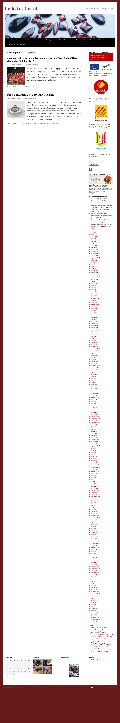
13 (25, 666)
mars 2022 (94, 340)
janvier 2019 (94, 414)
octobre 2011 (94, 596)
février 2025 (94, 270)
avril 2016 (94, 482)
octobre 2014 (94, 520)
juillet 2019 (94, 401)
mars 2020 (94, 384)
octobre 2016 (94, 469)
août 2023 (94, 306)
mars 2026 (94, 245)
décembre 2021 (95, 346)
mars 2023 (94, 317)
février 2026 (94, 247)
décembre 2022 (95, 323)
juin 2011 (93, 604)
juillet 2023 (94, 308)
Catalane (104, 630)
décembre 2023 (95, 298)
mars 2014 (94, 534)
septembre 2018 (95, 423)
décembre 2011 (95, 592)
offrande (104, 649)
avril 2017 (94, 456)
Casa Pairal (98, 630)
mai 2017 (93, 454)
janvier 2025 (94, 273)
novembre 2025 (95, 254)
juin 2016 (93, 477)
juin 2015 (93, 503)
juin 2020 (93, 378)
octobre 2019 (94, 395)
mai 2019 (93, 406)
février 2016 (94, 486)
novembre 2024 (95, 277)
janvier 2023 (94, 321)
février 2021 (94, 361)
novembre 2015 (95, 492)
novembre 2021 (95, 349)
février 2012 (94, 587)
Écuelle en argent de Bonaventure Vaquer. (30, 94)
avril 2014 (94, 532)
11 (18, 666)
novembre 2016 (95, 467)
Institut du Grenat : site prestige (100, 660)
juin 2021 (93, 357)
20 (25, 668)
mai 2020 (93, 380)
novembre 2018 (95, 418)
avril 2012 (94, 583)
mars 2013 (94, 560)
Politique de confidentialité (16, 44)
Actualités (58, 40)
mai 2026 (93, 241)
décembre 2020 (95, 365)
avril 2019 (94, 408)
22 (7, 671)
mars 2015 (94, 509)
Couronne (104, 636)
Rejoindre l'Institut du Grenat (97, 185)
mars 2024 (94, 292)
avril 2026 (94, 243)
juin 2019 (93, 404)
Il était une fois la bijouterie (17, 40)
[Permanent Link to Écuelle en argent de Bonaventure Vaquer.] (16, 117)
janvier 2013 (94, 564)
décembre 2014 (95, 515)
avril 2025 (94, 266)
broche (93, 630)
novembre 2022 (95, 325)
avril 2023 (94, 315)
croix (110, 636)
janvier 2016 (94, 488)
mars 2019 (94, 410)
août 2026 (94, 235)
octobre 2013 (94, 545)
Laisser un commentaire (30, 86)
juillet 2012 (94, 577)
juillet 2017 (94, 450)
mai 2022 (93, 336)
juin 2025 (93, 262)
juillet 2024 (94, 285)
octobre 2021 (94, 351)
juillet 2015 (94, 501)
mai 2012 (93, 581)
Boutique (49, 40)
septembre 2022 (95, 330)
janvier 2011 (94, 615)
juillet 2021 (94, 355)
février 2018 (94, 435)
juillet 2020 (94, 376)
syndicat (105, 651)
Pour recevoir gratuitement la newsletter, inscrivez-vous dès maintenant (98, 57)
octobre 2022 (94, 327)
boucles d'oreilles (104, 628)
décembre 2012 (95, 566)
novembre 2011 (95, 594)
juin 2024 (93, 287)
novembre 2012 (95, 568)
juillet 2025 (94, 260)
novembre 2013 (95, 543)
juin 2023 (93, 311)
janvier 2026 (94, 249)
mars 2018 (94, 433)
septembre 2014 (95, 522)
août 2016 (94, 473)
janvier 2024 (94, 296)
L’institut (66, 40)
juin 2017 (93, 452)
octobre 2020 (94, 370)
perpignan (110, 649)
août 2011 (94, 600)
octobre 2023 (94, 302)
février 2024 (94, 294)
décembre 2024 (95, 275)
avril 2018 (94, 431)
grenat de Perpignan (98, 642)
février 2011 (94, 613)
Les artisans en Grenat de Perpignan (84, 40)
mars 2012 (94, 585)
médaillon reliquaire (96, 649)
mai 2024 (93, 289)
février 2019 (94, 412)
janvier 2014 (94, 539)
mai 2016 (93, 480)
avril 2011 (94, 608)
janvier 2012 (94, 589)
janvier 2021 (94, 363)
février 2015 (94, 511)
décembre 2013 (95, 541)
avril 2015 (94, 507)
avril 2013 (94, 558)
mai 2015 (93, 505)
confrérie (100, 634)
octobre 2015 (94, 494)
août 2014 (94, 524)
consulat (106, 634)
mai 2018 (93, 429)
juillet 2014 (94, 526)
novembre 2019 (95, 393)
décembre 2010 (95, 617)
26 (21, 671)
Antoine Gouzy (95, 627)
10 (14, 666)
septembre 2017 (95, 446)
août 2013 (94, 549)
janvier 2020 (94, 389)
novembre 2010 (95, 619)
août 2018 (94, 425)
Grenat (105, 639)
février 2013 (94, 562)
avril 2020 (94, 382)
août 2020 (94, 374)
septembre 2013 (95, 547)
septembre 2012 (95, 572)
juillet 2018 (94, 427)
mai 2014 (93, 530)
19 (21, 668)
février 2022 (94, 342)
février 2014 (94, 537)
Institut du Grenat (21, 8)
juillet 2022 (94, 332)
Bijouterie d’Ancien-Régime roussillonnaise (29, 123)
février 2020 (94, 387)
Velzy (111, 651)
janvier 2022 (94, 344)
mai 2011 (93, 606)
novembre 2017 (95, 442)
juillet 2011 (94, 602)
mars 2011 (94, 611)
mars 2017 (94, 458)
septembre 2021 (95, 353)
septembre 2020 (95, 372)
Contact (101, 40)
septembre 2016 (95, 471)
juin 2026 (93, 239)
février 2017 (94, 461)
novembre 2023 (95, 300)
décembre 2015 (95, 490)
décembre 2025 (95, 251)
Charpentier (94, 634)
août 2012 (94, 575)
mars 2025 (94, 268)
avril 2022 (94, 338)
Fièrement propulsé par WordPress (103, 688)
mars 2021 (94, 359)
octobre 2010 (94, 621)
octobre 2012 (94, 570)
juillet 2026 (94, 237)
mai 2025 (93, 264)
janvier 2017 (94, 463)
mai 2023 (93, 313)
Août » (11, 676)
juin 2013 (93, 553)
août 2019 (94, 399)
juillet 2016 (94, 475)
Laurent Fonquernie (31, 64)
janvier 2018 (94, 437)
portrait (93, 651)
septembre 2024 (95, 281)
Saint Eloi (99, 651)
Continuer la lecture (46, 119)
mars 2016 (94, 484)
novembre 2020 (95, 368)
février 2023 (94, 319)
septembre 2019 (95, 397)
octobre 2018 (94, 420)
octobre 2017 (94, 444)
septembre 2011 (95, 598)
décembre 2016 (95, 465)
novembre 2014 (95, 518)
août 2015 (94, 499)
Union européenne (106, 73)
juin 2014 (93, 528)
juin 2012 (93, 579)
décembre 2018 (95, 416)
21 (29, 668)
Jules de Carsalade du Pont (105, 647)
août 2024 (94, 283)
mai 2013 (93, 556)
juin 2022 (93, 334)
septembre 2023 (95, 304)
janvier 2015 (94, 513)
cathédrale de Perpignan (98, 632)
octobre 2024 (94, 279)
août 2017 (94, 448)
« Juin (6, 676)
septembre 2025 (95, 258)
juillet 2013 (94, 551)
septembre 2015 (95, 496)
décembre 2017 (95, 439)
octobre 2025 (94, 256)
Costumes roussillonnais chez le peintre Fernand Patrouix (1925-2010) (101, 216)
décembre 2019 (95, 391)
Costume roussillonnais (36, 40)
